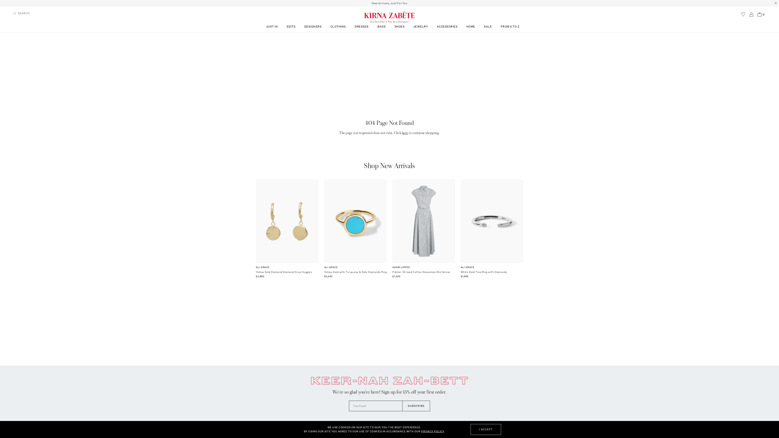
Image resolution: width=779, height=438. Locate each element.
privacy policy (432, 431)
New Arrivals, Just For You (390, 3)
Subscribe (416, 405)
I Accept (486, 429)
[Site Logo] (389, 14)
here (405, 133)
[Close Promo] (776, 3)
